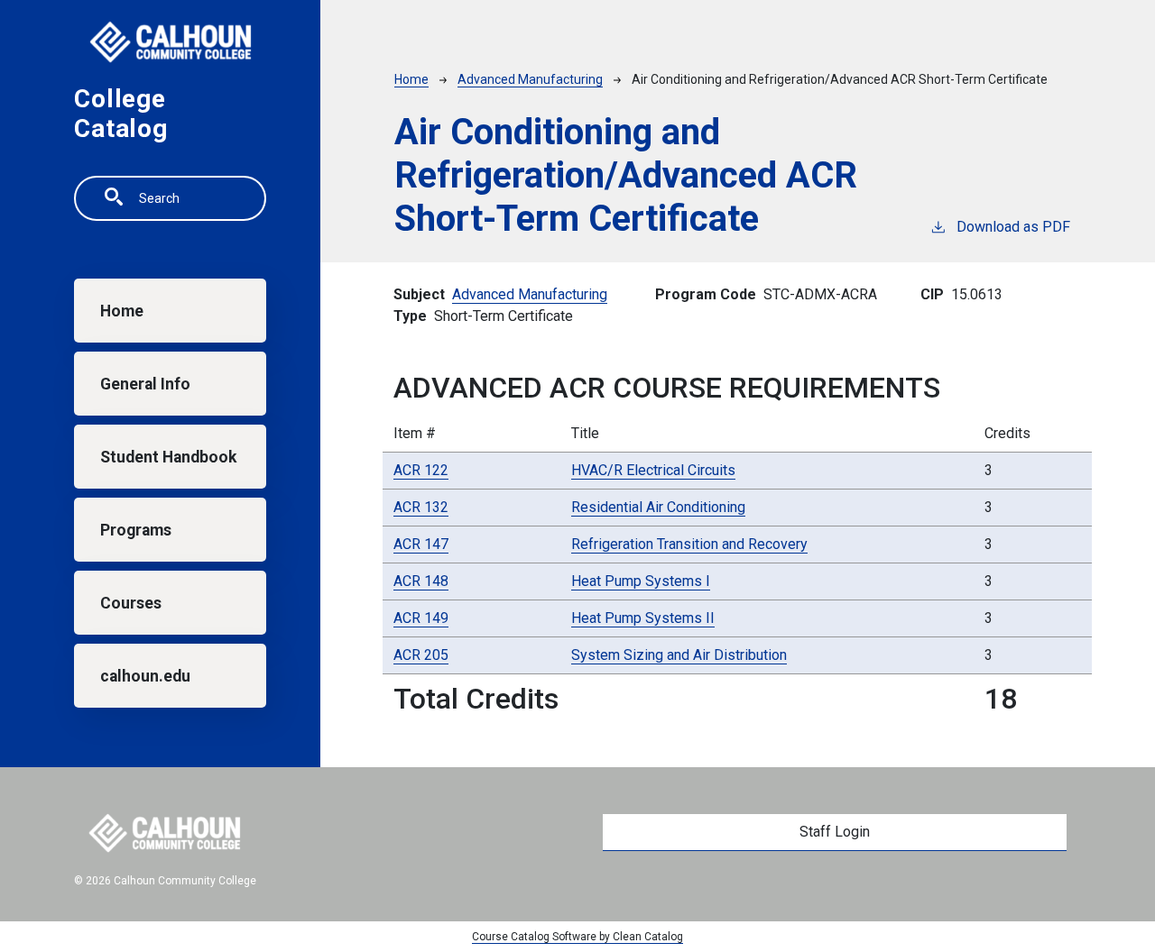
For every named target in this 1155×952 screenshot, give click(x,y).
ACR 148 (420, 581)
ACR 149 (420, 618)
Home (121, 311)
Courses (131, 603)
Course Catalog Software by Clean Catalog (577, 936)
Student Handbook (168, 457)
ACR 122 (420, 470)
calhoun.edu (145, 676)
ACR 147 (420, 544)
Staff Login (834, 831)
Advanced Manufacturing (530, 79)
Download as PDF (1013, 226)
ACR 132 (420, 507)
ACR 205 (420, 655)
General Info (145, 384)
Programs (135, 530)
